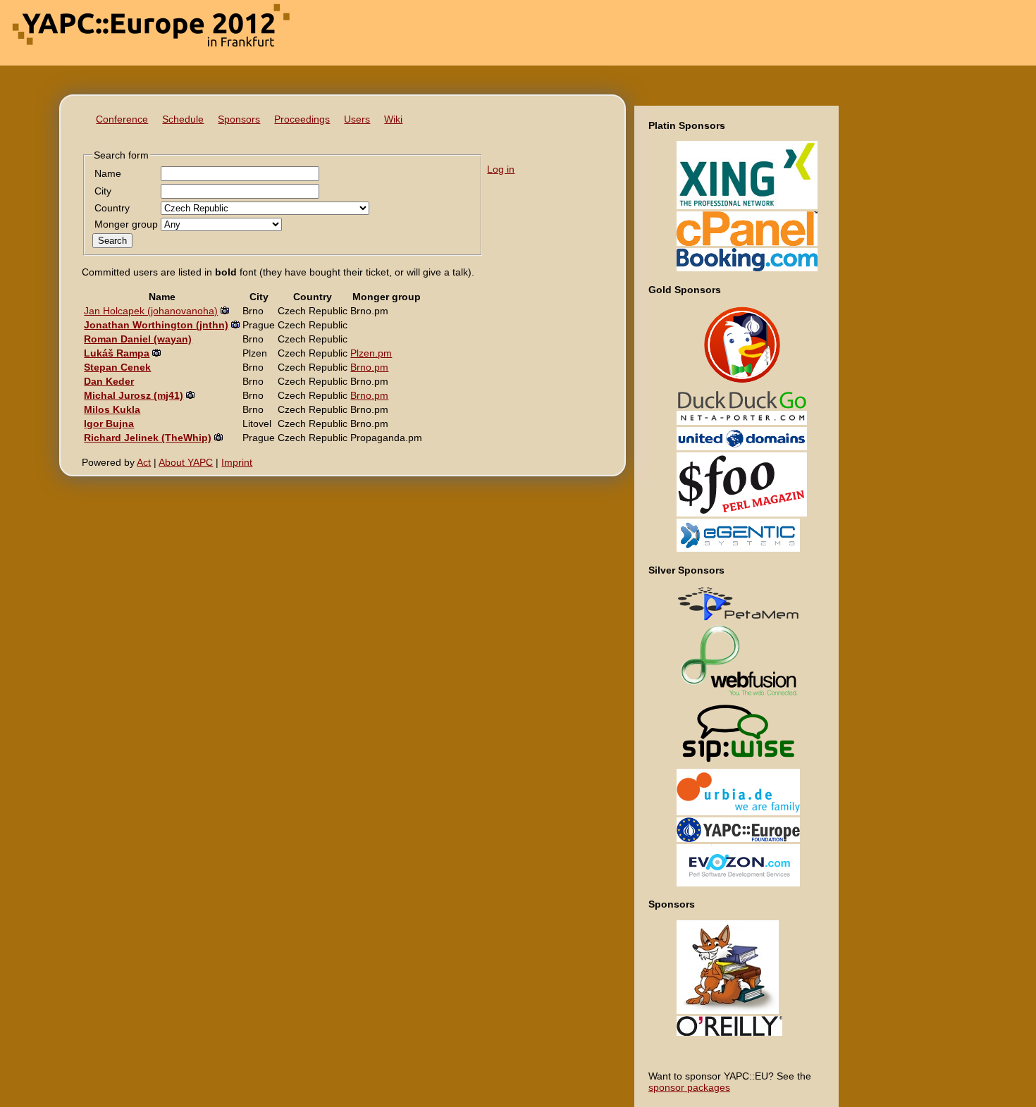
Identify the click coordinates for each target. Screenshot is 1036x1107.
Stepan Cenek (117, 367)
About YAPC (186, 462)
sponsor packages (689, 1087)
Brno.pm (369, 367)
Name (107, 173)
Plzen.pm (371, 353)
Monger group (126, 224)
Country (112, 208)
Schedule (183, 119)
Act (144, 462)
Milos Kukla (112, 409)
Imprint (236, 462)
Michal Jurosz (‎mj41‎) (133, 395)
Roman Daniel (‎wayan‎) (138, 339)
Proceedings (302, 119)
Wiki (393, 119)
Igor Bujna (109, 423)
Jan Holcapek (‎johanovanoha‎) (151, 310)
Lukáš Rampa (116, 353)
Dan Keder (109, 381)
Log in (500, 169)
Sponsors (239, 119)
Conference (122, 119)
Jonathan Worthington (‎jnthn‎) (156, 324)
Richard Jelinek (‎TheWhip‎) (147, 437)
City (102, 191)
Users (357, 119)
